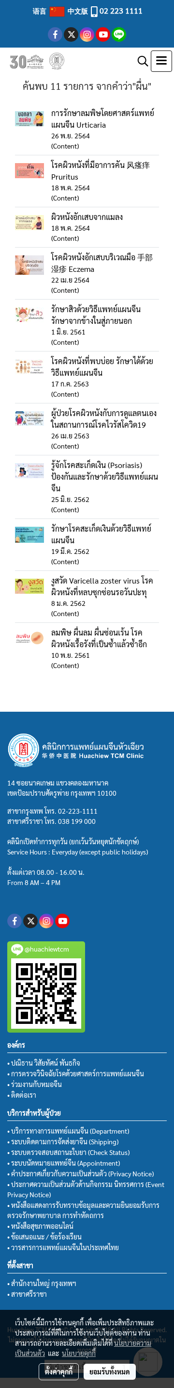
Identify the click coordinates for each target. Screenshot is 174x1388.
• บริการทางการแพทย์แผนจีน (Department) (68, 1130)
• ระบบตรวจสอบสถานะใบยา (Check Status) (68, 1152)
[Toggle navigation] (161, 61)
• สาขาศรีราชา (27, 1293)
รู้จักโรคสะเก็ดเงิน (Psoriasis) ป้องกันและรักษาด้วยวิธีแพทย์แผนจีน (104, 476)
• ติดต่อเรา (21, 1094)
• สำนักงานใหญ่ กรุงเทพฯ (41, 1283)
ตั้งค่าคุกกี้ (58, 1371)
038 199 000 (77, 821)
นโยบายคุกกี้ (79, 1353)
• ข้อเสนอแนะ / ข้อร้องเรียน (44, 1236)
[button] (139, 61)
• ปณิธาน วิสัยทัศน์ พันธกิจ (43, 1062)
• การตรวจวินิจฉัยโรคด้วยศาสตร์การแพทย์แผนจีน (75, 1073)
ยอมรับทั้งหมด (109, 1371)
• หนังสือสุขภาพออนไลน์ (40, 1225)
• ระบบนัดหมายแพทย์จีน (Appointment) (63, 1162)
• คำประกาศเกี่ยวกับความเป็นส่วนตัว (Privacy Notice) (80, 1173)
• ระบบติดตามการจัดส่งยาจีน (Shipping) (62, 1141)
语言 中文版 (61, 10)
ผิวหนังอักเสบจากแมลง (87, 217)
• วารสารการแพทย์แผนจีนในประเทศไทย (63, 1247)
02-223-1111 (78, 810)
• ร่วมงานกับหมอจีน (34, 1084)
